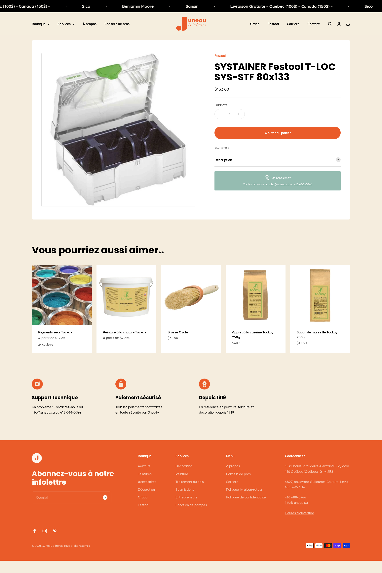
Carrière (293, 24)
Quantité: (221, 105)
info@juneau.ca (279, 184)
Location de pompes (191, 505)
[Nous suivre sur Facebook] (34, 531)
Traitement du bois (189, 482)
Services (64, 24)
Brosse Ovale (178, 332)
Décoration (146, 489)
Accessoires (147, 482)
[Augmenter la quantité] (239, 114)
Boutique (39, 24)
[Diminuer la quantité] (220, 114)
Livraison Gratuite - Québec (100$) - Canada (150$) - (271, 6)
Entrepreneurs (186, 497)
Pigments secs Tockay (55, 332)
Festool (273, 24)
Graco (254, 24)
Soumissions (184, 489)
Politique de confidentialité (246, 497)
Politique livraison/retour (244, 489)
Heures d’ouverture (299, 513)
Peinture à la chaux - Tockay (124, 332)
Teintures (145, 474)
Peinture (144, 466)
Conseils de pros (117, 24)
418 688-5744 (303, 184)
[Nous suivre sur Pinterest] (54, 531)
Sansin (181, 6)
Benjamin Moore (127, 6)
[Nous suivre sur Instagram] (44, 531)
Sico (76, 6)
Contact (313, 24)
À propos (89, 24)
